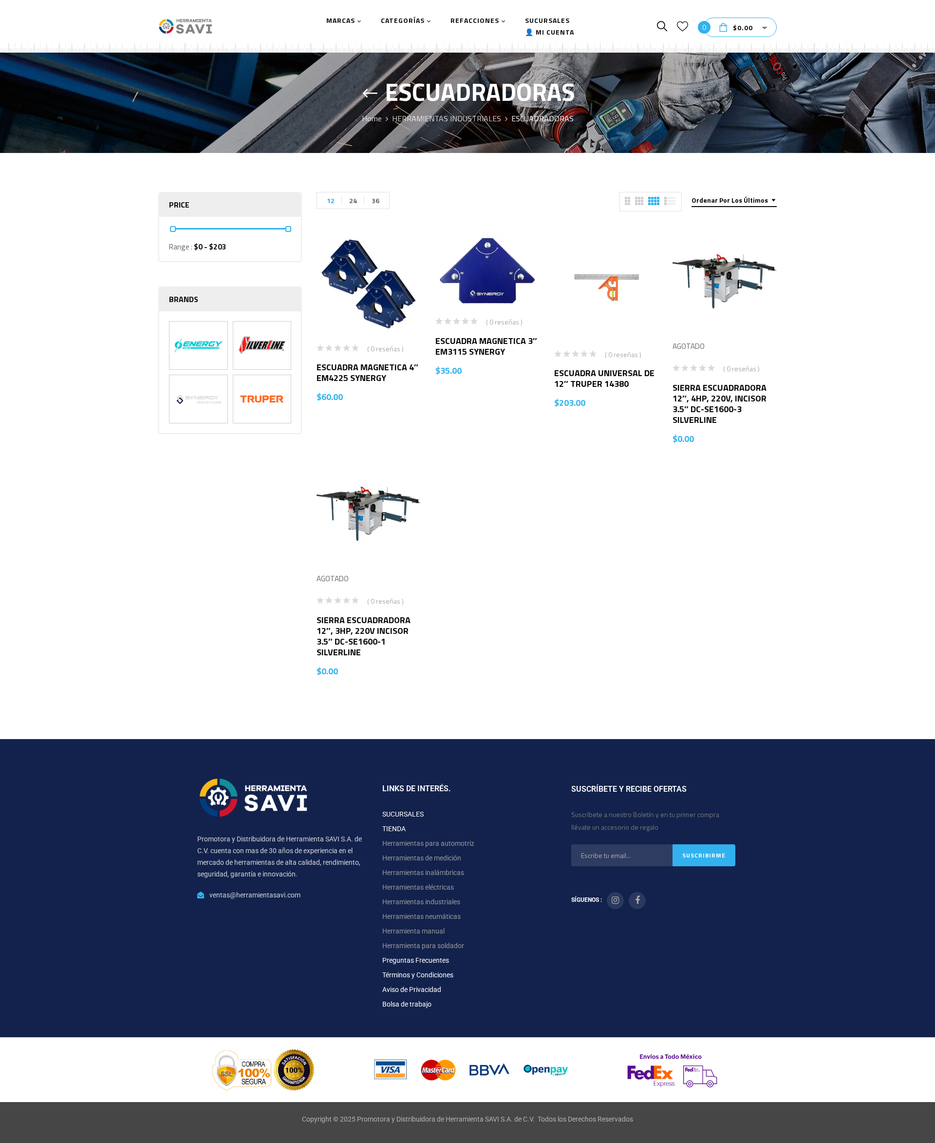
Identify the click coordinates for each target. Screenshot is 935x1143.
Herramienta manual (413, 931)
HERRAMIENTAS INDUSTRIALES (446, 118)
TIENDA (394, 829)
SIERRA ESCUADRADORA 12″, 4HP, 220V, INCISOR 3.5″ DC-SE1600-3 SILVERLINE (720, 403)
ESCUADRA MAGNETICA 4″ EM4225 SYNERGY (367, 372)
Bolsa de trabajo (406, 1004)
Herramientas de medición (421, 858)
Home (372, 118)
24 (353, 200)
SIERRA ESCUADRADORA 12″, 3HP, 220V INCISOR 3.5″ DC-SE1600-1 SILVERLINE (364, 636)
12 (331, 200)
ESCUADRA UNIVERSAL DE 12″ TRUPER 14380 (604, 378)
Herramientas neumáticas (421, 916)
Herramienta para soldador (423, 946)
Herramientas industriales (421, 902)
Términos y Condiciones (417, 975)
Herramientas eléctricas (418, 887)
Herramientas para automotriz (428, 843)
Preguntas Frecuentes (415, 960)
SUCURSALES (403, 814)
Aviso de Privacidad (411, 989)
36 (375, 200)
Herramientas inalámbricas (423, 872)
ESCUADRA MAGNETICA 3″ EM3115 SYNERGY (486, 346)
